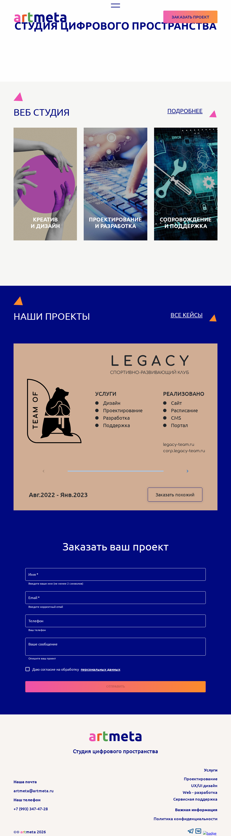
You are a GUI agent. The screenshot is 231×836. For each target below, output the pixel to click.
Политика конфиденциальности (185, 818)
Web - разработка (200, 792)
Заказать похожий (175, 494)
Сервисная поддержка (195, 799)
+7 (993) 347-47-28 (31, 808)
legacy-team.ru (178, 444)
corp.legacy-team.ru (184, 451)
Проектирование (200, 778)
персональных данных (100, 669)
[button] (115, 5)
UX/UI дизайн (204, 785)
